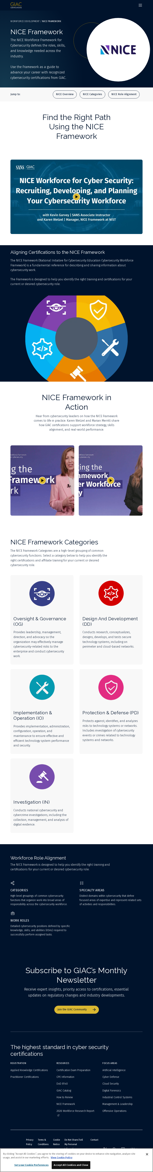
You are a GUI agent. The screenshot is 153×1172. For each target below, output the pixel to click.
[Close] (147, 1154)
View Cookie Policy (61, 1157)
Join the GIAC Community (72, 1009)
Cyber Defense (110, 1077)
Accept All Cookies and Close (71, 1165)
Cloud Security (110, 1083)
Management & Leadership (117, 1104)
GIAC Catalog (64, 1090)
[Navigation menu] (140, 5)
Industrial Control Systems (117, 1097)
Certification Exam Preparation (73, 1070)
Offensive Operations (114, 1111)
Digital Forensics (111, 1090)
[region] (76, 1160)
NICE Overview (65, 94)
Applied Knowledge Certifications (29, 1070)
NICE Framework (66, 1104)
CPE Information (65, 1077)
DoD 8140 (62, 1083)
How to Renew (65, 1097)
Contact (94, 1140)
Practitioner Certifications (24, 1077)
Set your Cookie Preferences (31, 1165)
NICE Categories (92, 94)
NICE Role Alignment (123, 94)
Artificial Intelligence (114, 1070)
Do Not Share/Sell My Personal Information (74, 1144)
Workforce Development (25, 21)
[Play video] (76, 197)
